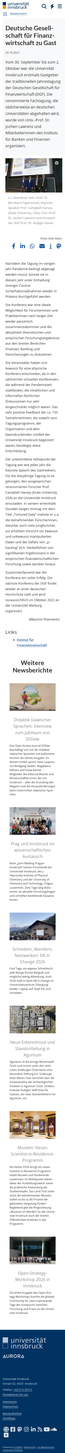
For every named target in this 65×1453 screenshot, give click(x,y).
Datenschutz (10, 1406)
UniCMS (18, 1447)
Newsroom (18, 13)
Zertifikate (9, 1418)
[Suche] (44, 6)
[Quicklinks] (52, 6)
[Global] (51, 5)
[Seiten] (59, 6)
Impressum (10, 1401)
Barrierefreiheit (12, 1413)
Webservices (29, 1447)
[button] (13, 246)
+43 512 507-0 (22, 1389)
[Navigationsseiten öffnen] (5, 14)
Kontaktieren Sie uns (15, 1394)
